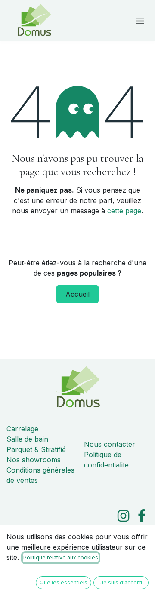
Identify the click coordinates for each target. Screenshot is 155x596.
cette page (124, 210)
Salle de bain (27, 439)
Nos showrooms (33, 459)
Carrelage (22, 428)
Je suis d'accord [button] (121, 582)
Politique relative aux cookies (60, 557)
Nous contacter (109, 444)
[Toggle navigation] (140, 20)
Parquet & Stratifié (36, 449)
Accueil (77, 294)
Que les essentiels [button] (63, 582)
